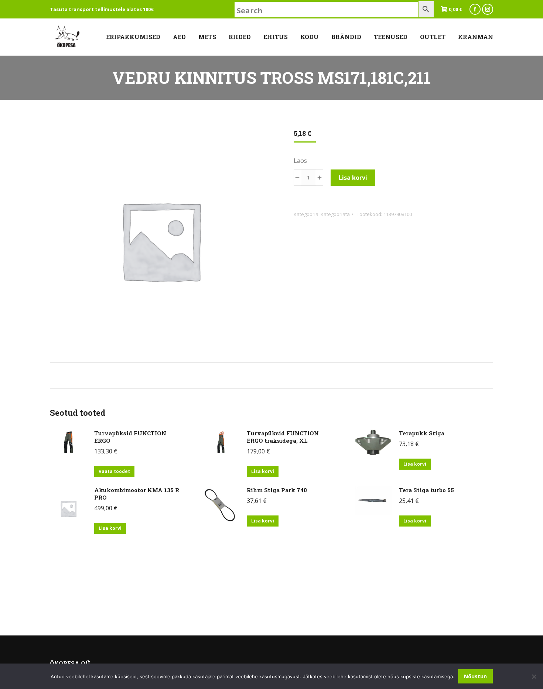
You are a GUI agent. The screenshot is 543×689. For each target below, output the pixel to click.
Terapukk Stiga (421, 433)
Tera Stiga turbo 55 (426, 490)
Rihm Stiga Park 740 (277, 490)
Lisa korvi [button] (262, 471)
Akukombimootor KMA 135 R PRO (136, 493)
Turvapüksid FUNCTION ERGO (130, 436)
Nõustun (475, 676)
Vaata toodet (114, 471)
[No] (533, 676)
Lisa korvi (353, 178)
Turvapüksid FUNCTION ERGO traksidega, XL (283, 436)
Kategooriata (335, 214)
